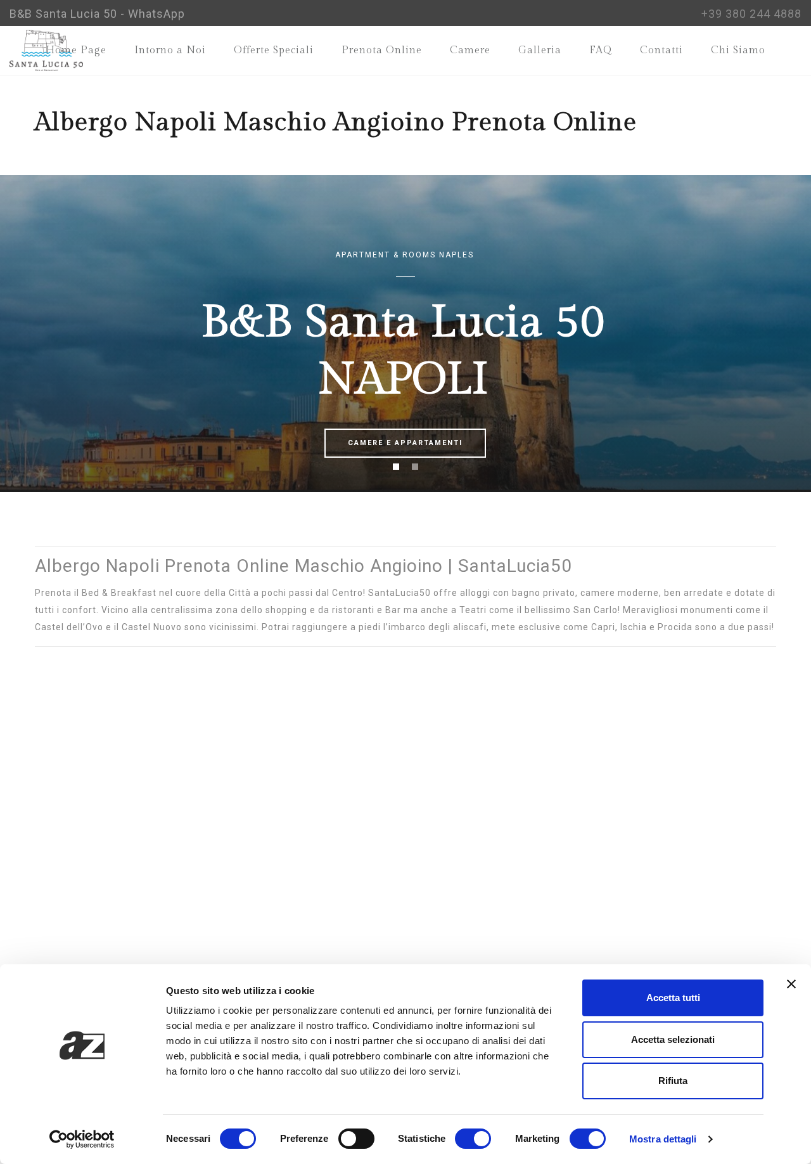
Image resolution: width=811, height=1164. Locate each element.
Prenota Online (382, 50)
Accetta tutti (673, 997)
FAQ (600, 50)
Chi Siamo (738, 50)
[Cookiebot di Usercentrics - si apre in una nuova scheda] (82, 1139)
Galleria (539, 50)
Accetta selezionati (673, 1039)
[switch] (356, 1138)
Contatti (661, 50)
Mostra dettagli (663, 1139)
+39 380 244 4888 (751, 13)
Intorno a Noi (170, 50)
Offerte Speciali (274, 50)
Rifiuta (672, 1080)
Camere (470, 50)
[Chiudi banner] (791, 984)
